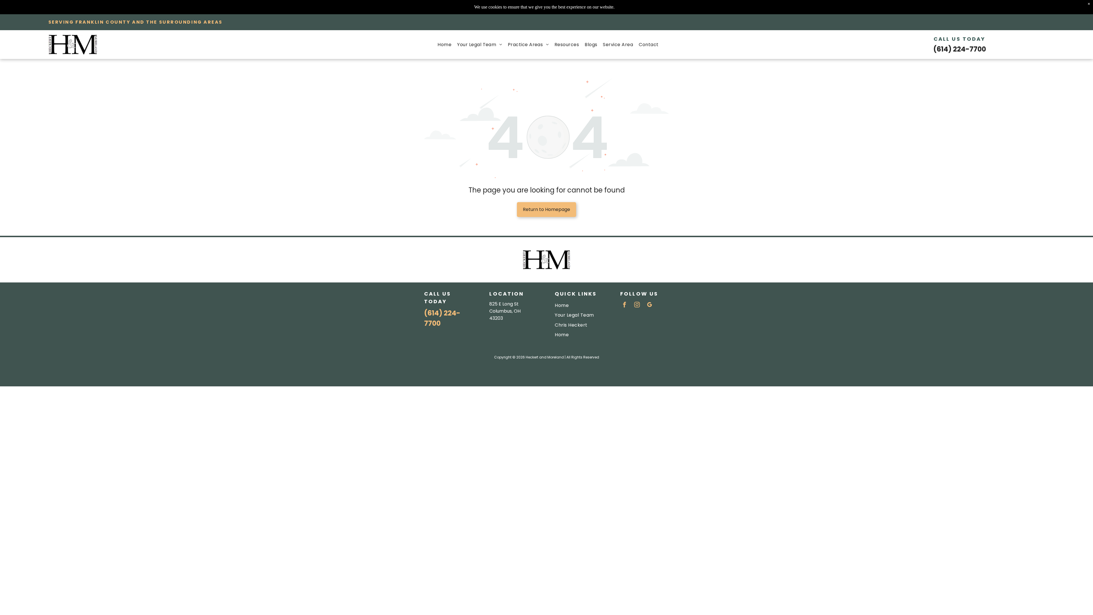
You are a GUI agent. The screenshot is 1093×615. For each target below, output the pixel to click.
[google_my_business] (649, 305)
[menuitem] (444, 45)
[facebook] (624, 305)
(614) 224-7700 (959, 49)
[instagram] (637, 305)
